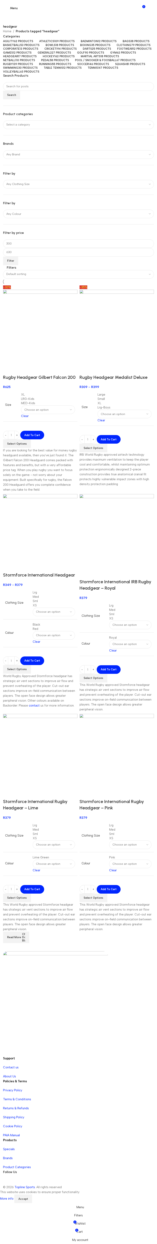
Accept (23, 1198)
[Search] (150, 8)
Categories (11, 36)
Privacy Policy (12, 1090)
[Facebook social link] (7, 1181)
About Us (9, 1076)
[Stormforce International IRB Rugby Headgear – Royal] (117, 531)
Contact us (11, 1067)
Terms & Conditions (17, 1099)
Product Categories (17, 1167)
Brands (8, 1158)
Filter (10, 260)
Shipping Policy (13, 1117)
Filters (11, 268)
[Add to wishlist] (96, 574)
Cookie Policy (12, 1126)
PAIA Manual (11, 1135)
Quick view (85, 574)
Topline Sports (25, 1187)
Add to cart (32, 435)
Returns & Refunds (16, 1108)
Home (7, 31)
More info (7, 1198)
